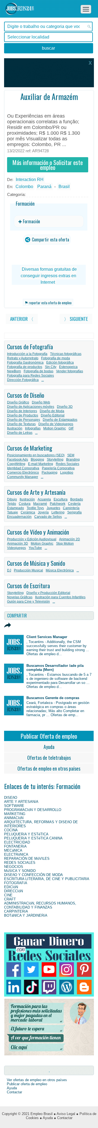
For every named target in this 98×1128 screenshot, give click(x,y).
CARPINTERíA (16, 911)
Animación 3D (17, 543)
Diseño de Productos (22, 415)
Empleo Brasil (41, 1114)
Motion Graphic (54, 428)
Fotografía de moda (55, 358)
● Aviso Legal (64, 1114)
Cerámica (28, 512)
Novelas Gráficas (19, 597)
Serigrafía (74, 512)
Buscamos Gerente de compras (52, 698)
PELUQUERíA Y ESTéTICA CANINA (33, 838)
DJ (9, 570)
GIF (71, 428)
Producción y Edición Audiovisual (31, 539)
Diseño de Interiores (22, 411)
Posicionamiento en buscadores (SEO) (36, 455)
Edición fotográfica (60, 362)
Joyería (43, 512)
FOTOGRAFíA (15, 883)
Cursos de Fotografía (30, 346)
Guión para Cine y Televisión (28, 601)
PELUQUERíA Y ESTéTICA (26, 834)
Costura (24, 504)
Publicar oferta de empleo (27, 1084)
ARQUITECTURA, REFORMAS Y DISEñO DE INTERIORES (41, 824)
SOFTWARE (14, 806)
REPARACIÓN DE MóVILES (27, 858)
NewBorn (14, 371)
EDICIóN (11, 887)
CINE (8, 895)
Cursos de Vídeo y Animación (38, 532)
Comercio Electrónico (23, 472)
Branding (73, 459)
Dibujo (12, 499)
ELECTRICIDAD (17, 842)
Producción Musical (28, 570)
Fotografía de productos (24, 367)
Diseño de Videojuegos (55, 424)
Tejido (11, 504)
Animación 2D (69, 539)
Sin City (50, 367)
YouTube (35, 548)
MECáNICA (13, 850)
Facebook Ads (17, 459)
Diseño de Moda (52, 411)
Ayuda (49, 746)
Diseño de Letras (19, 433)
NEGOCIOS (13, 867)
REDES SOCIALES (19, 863)
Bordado (76, 499)
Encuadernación (19, 517)
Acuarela (44, 499)
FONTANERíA (15, 846)
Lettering (58, 512)
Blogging (37, 459)
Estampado (15, 508)
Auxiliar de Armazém (49, 97)
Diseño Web (41, 402)
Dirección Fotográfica (23, 380)
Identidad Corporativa (23, 468)
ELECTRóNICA (16, 854)
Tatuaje (12, 512)
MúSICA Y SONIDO (20, 871)
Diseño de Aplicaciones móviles (30, 407)
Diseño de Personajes (23, 420)
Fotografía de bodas (38, 371)
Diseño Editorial (53, 415)
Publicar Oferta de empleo (49, 736)
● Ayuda (46, 1118)
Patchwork (57, 504)
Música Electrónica (60, 570)
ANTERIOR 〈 (21, 318)
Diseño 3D (65, 407)
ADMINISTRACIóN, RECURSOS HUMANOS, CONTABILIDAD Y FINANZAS (40, 905)
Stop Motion (65, 543)
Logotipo (66, 472)
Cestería (74, 504)
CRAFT (10, 899)
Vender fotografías (69, 371)
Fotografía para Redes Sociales (30, 375)
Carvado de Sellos (48, 517)
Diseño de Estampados (60, 420)
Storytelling (55, 459)
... (42, 380)
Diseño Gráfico (18, 402)
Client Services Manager (46, 637)
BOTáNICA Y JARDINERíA (25, 915)
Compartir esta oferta (50, 239)
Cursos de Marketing (29, 448)
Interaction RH (30, 179)
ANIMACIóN (13, 818)
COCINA (11, 830)
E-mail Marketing (40, 464)
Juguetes (53, 508)
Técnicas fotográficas (65, 354)
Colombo (24, 186)
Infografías (33, 428)
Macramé (40, 504)
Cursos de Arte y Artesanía (36, 492)
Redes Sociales (67, 464)
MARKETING (14, 814)
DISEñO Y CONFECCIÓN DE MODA (33, 875)
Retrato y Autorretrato (22, 358)
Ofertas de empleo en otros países (48, 768)
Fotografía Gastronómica (25, 362)
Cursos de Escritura (28, 585)
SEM (70, 455)
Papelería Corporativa (58, 468)
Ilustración (14, 428)
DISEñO (10, 798)
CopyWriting (16, 464)
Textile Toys (35, 508)
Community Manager (22, 477)
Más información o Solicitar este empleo (48, 165)
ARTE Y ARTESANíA (21, 802)
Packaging (49, 472)
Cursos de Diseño (25, 395)
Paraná (44, 186)
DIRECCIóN (13, 891)
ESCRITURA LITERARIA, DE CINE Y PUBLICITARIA (46, 879)
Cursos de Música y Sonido (36, 563)
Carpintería (71, 508)
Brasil (64, 186)
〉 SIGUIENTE (76, 318)
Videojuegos (16, 548)
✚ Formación (29, 221)
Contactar (14, 1092)
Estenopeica (68, 367)
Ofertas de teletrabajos (49, 757)
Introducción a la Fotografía (27, 354)
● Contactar (63, 1118)
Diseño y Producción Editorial (48, 593)
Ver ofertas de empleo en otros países (37, 1080)
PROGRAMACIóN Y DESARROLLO (32, 810)
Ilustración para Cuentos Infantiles (60, 597)
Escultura (61, 499)
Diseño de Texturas (21, 424)
